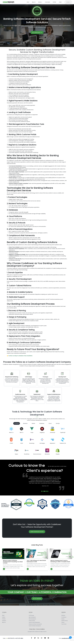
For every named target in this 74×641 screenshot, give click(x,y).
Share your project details (37, 531)
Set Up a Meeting (37, 598)
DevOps (58, 423)
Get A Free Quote (36, 32)
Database (41, 423)
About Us (4, 622)
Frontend (16, 423)
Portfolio (4, 618)
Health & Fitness (64, 620)
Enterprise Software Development (35, 624)
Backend (25, 423)
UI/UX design (31, 615)
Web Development (32, 618)
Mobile (33, 423)
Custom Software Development (35, 625)
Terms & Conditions (40, 629)
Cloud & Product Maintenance (34, 622)
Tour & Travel (63, 624)
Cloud (50, 423)
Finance (62, 622)
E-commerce (63, 617)
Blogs (3, 615)
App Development (32, 617)
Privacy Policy (32, 629)
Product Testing (32, 620)
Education (63, 615)
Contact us (68, 2)
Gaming (62, 618)
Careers (3, 617)
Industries (4, 620)
